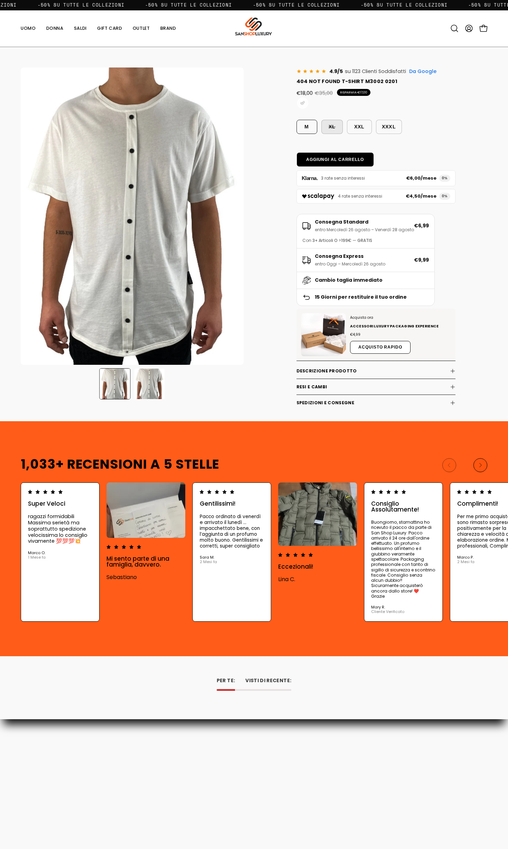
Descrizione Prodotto (327, 371)
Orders (269, 747)
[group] (254, 552)
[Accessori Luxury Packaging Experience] (323, 334)
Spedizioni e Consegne (325, 403)
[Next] (480, 465)
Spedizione (177, 766)
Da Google (422, 71)
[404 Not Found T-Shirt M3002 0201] (114, 383)
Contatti (175, 747)
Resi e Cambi (312, 387)
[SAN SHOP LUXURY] (254, 29)
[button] (168, 28)
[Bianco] (302, 103)
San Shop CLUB (182, 786)
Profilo (268, 756)
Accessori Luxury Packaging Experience (394, 326)
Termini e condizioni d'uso (195, 776)
